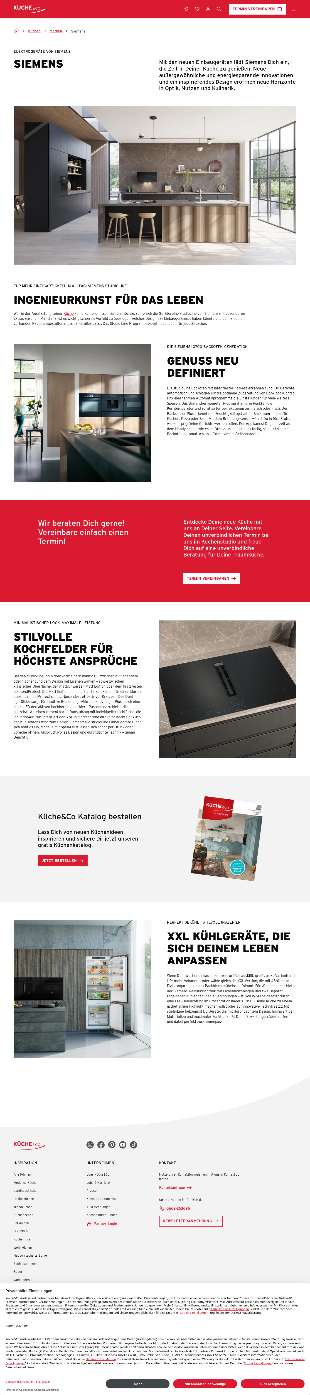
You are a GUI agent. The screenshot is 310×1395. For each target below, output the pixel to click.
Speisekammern (25, 1263)
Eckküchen (21, 1223)
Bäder (18, 1271)
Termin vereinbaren (254, 8)
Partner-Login (105, 1223)
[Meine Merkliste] (197, 9)
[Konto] (208, 9)
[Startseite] (16, 31)
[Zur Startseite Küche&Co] (29, 9)
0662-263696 (178, 1208)
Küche (69, 313)
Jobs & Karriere (98, 1182)
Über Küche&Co (97, 1174)
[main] (155, 547)
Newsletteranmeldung (187, 1220)
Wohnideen (22, 1280)
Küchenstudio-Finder (101, 1215)
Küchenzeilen (23, 1215)
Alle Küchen (22, 1174)
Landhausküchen (26, 1190)
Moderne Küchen (26, 1182)
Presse (91, 1190)
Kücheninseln (23, 1239)
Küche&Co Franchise (101, 1199)
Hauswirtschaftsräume (30, 1255)
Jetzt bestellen (59, 860)
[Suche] (219, 9)
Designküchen (24, 1199)
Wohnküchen (23, 1247)
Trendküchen (23, 1207)
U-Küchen (21, 1231)
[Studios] (186, 9)
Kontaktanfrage (172, 1187)
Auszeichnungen (98, 1207)
